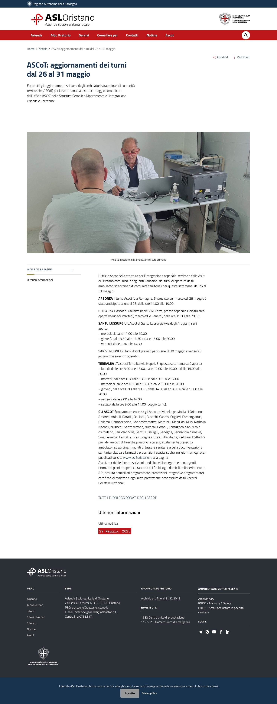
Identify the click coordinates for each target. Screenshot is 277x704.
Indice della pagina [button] (39, 269)
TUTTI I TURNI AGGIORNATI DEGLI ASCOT (127, 497)
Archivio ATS (206, 598)
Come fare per (107, 35)
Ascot (169, 35)
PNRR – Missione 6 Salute (214, 603)
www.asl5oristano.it (137, 457)
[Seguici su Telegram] (200, 631)
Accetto (130, 693)
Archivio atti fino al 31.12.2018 (160, 598)
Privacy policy (149, 693)
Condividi (222, 57)
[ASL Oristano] (29, 4)
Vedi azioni (243, 57)
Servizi (84, 35)
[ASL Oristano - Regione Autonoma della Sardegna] (47, 571)
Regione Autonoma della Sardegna (55, 4)
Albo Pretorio (61, 35)
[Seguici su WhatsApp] (207, 631)
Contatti (132, 35)
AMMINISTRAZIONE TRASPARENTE (218, 589)
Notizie (152, 35)
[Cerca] (246, 35)
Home (30, 48)
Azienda (36, 35)
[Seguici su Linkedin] (227, 631)
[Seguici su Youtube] (214, 631)
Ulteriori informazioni (40, 280)
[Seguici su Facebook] (221, 631)
